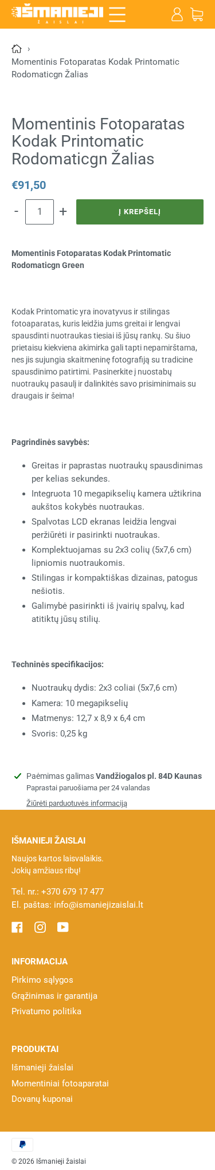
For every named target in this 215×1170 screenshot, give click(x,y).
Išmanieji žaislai (42, 1067)
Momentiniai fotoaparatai (60, 1083)
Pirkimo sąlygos (42, 980)
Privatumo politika (46, 1011)
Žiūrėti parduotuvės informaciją (76, 803)
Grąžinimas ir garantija (54, 996)
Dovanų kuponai (42, 1099)
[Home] (17, 49)
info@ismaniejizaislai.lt (98, 905)
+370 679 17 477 (72, 892)
